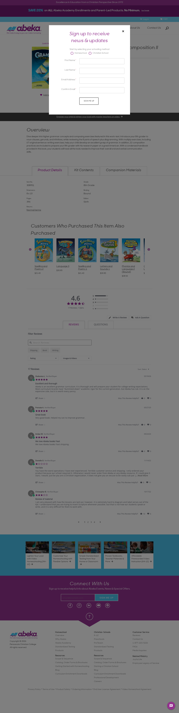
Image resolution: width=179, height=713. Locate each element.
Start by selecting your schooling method (89, 49)
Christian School (100, 53)
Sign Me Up (89, 101)
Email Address (68, 80)
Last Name (70, 70)
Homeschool (80, 53)
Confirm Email (68, 89)
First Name (70, 60)
